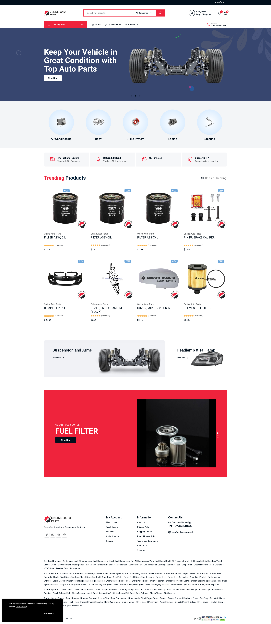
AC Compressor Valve (145, 561)
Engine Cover (153, 598)
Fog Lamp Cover (190, 598)
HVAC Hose (49, 568)
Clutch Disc (100, 589)
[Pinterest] (64, 534)
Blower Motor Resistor (68, 565)
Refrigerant (75, 568)
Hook (71, 602)
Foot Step (204, 598)
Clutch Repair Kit (120, 593)
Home (97, 25)
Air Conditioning (61, 139)
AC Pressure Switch (181, 561)
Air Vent (217, 561)
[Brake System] (135, 122)
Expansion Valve (201, 565)
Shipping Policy (144, 532)
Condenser (122, 565)
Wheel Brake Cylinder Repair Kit (205, 584)
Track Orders (112, 527)
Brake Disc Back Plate (75, 577)
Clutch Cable (66, 589)
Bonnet (61, 598)
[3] (217, 437)
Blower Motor (50, 565)
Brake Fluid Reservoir (145, 577)
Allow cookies (49, 614)
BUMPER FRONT (54, 308)
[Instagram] (58, 534)
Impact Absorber (96, 602)
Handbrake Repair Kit (129, 584)
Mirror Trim (153, 602)
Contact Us (133, 25)
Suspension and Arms (72, 350)
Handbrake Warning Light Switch (155, 584)
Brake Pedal (124, 581)
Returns (109, 541)
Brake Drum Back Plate (112, 577)
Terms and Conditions (147, 541)
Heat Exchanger (217, 565)
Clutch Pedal (202, 589)
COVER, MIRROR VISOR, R (153, 308)
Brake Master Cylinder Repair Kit (67, 581)
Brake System (135, 139)
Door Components (119, 598)
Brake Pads (88, 581)
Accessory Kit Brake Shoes (97, 573)
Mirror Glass (141, 602)
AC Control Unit (163, 561)
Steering (209, 139)
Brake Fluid (129, 577)
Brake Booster (155, 573)
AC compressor (86, 561)
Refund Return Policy (147, 536)
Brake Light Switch (198, 577)
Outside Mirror (181, 602)
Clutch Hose (111, 589)
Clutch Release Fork (62, 593)
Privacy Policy (143, 527)
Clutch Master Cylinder (154, 589)
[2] (217, 435)
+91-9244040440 (219, 26)
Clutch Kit (138, 589)
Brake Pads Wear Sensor (106, 581)
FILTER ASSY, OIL (55, 237)
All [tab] (202, 178)
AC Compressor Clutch (104, 561)
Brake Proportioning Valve (177, 581)
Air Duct (208, 561)
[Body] (98, 122)
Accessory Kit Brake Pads (71, 573)
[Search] (160, 13)
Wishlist (109, 532)
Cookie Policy (21, 607)
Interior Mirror (128, 602)
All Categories (58, 25)
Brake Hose (161, 577)
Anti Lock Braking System (136, 573)
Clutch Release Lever (81, 593)
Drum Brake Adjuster (97, 584)
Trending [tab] (221, 178)
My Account (113, 25)
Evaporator (187, 565)
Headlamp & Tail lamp (196, 350)
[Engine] (172, 122)
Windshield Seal (75, 606)
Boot (68, 598)
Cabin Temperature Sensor (103, 565)
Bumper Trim (104, 598)
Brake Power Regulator (153, 581)
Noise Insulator (167, 602)
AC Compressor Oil (125, 561)
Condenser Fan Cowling (154, 565)
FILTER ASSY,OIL (101, 237)
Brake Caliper (182, 573)
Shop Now (52, 78)
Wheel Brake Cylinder (180, 584)
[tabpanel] (135, 257)
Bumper (76, 598)
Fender (163, 598)
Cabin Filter (84, 565)
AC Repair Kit (197, 561)
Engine (172, 139)
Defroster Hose (174, 565)
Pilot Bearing (169, 593)
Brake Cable (169, 573)
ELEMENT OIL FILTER (197, 308)
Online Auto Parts (52, 233)
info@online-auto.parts (183, 532)
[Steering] (209, 122)
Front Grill (214, 598)
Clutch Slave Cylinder (139, 593)
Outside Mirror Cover (199, 602)
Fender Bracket (175, 598)
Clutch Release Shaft (102, 593)
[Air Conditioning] (61, 122)
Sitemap (141, 550)
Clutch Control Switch (83, 589)
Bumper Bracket (88, 598)
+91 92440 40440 (181, 526)
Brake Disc (59, 577)
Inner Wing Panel (113, 602)
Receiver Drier (62, 568)
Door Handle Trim (137, 598)
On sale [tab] (209, 178)
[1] (217, 433)
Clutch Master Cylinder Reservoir (180, 589)
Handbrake (113, 584)
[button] (131, 96)
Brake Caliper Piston (199, 573)
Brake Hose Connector (178, 577)
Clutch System (125, 589)
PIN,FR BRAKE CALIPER (199, 237)
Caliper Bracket (67, 584)
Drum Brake (81, 584)
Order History (112, 536)
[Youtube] (52, 534)
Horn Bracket (81, 602)
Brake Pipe (137, 581)
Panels (213, 602)
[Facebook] (46, 534)
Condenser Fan (136, 565)
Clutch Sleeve (156, 593)
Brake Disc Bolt (93, 577)
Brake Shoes (214, 581)
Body (98, 139)
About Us (141, 522)
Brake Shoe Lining (199, 581)
